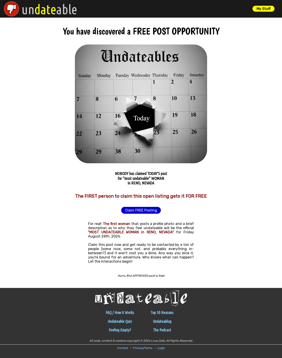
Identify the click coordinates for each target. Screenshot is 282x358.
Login (161, 348)
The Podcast (162, 330)
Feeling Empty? (120, 330)
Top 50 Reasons (162, 312)
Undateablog (162, 321)
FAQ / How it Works (120, 312)
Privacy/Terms (142, 348)
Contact (122, 348)
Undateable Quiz (120, 321)
